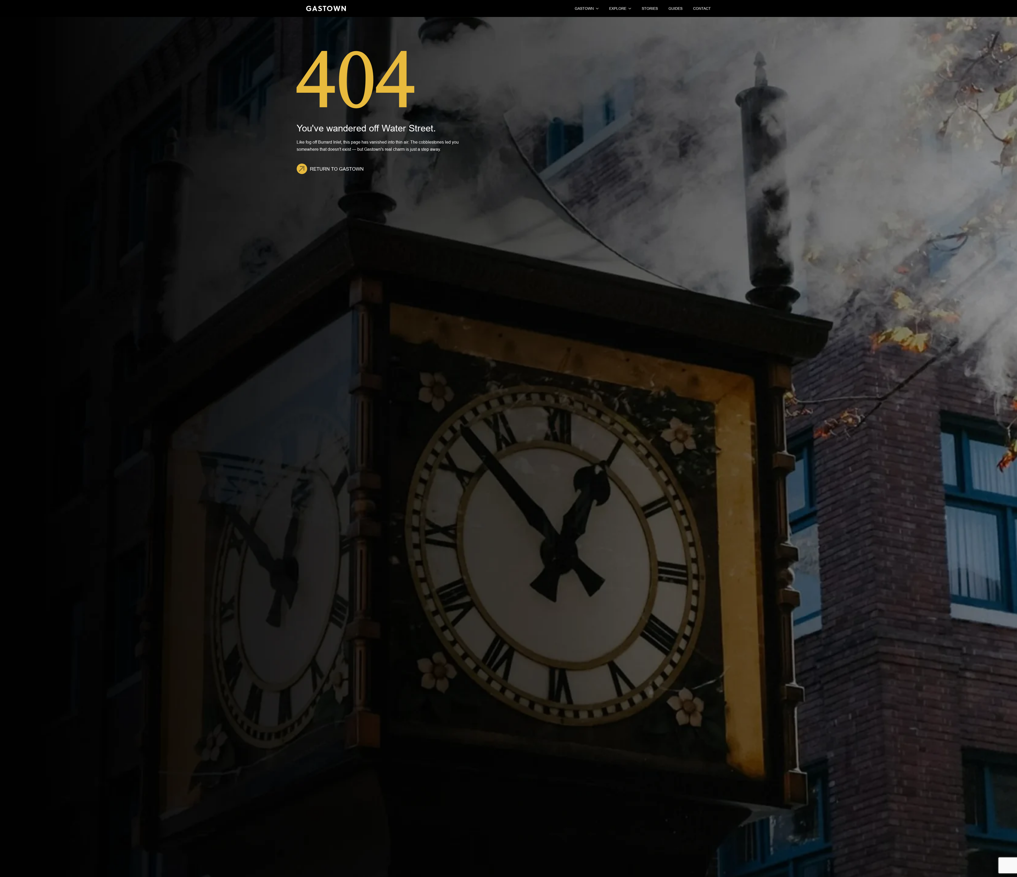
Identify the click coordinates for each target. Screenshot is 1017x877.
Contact (702, 8)
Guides (675, 8)
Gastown (584, 8)
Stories (650, 8)
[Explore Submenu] (628, 8)
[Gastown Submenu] (596, 8)
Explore (617, 8)
